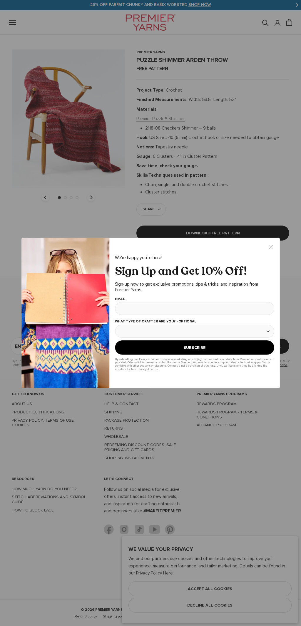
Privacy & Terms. (147, 369)
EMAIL (120, 299)
